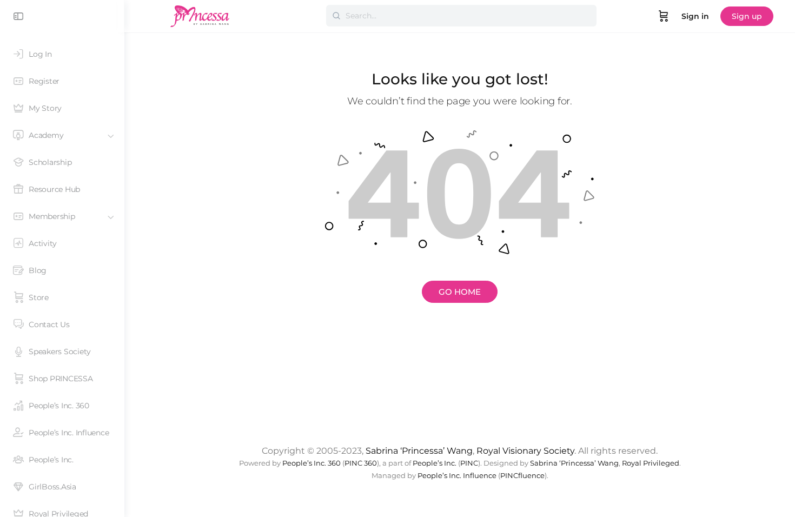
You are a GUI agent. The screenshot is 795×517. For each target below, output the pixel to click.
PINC (469, 463)
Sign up (747, 16)
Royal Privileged (650, 463)
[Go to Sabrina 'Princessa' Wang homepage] (200, 15)
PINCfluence (522, 476)
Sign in (695, 16)
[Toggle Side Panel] (18, 16)
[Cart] (664, 16)
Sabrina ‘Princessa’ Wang (419, 451)
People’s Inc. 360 (311, 463)
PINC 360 (361, 463)
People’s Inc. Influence (457, 476)
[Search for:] (461, 15)
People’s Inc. (434, 463)
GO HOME (460, 292)
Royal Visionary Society (525, 451)
